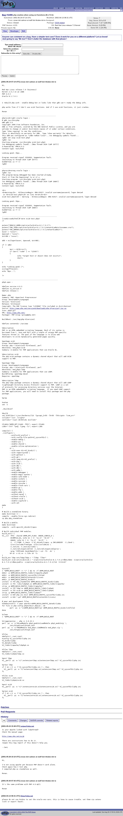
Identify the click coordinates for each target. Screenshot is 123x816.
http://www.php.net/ (16, 313)
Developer (14, 31)
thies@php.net (27, 796)
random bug (114, 8)
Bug (4, 15)
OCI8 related (60, 23)
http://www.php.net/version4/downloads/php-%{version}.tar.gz (38, 308)
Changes (23, 720)
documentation (69, 8)
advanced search (89, 8)
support (61, 8)
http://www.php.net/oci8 (13, 736)
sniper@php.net (27, 726)
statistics (107, 8)
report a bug (78, 8)
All (4, 720)
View (5, 31)
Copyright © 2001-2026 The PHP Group (22, 812)
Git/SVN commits (36, 720)
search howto (99, 8)
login (121, 8)
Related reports (52, 720)
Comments (12, 720)
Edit (23, 31)
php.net (56, 8)
